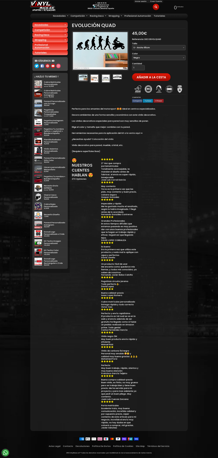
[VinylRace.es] (43, 6)
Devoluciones (83, 446)
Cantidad (137, 63)
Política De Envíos (101, 446)
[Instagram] (58, 66)
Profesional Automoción (137, 15)
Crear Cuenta (156, 1)
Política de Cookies (123, 446)
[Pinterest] (47, 66)
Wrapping (115, 16)
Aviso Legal (54, 446)
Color (135, 53)
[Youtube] (53, 66)
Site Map (140, 446)
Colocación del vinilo (103, 139)
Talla (134, 43)
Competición (79, 16)
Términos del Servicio (158, 446)
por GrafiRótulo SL (113, 453)
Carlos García (146, 453)
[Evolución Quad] (83, 77)
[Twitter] (36, 66)
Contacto (68, 446)
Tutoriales (159, 15)
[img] (120, 159)
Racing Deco (98, 16)
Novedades (61, 16)
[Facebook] (42, 66)
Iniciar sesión (140, 1)
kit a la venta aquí (130, 133)
